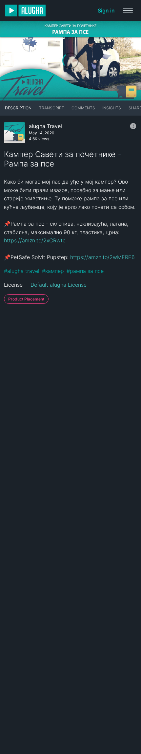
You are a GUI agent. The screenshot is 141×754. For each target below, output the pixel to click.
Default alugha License (58, 284)
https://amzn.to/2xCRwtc (35, 240)
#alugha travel (21, 271)
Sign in (106, 10)
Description (18, 107)
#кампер (53, 271)
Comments (83, 107)
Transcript (51, 107)
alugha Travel (45, 126)
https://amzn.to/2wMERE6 (102, 257)
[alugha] (25, 10)
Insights (111, 107)
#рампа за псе (85, 271)
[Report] (133, 126)
